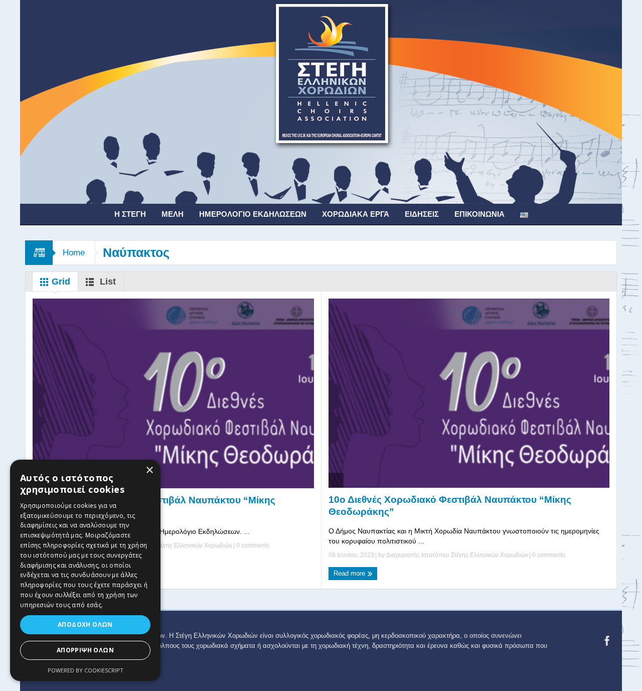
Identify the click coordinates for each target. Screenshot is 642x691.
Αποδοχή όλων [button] (85, 624)
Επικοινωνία (479, 214)
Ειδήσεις (422, 214)
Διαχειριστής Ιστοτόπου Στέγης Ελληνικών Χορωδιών (161, 545)
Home (74, 252)
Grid (59, 282)
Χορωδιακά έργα (355, 214)
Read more (350, 573)
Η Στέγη (130, 214)
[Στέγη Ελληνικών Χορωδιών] (321, 101)
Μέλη (173, 214)
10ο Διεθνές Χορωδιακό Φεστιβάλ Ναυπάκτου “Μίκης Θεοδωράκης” (154, 506)
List (106, 282)
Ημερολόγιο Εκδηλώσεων (252, 214)
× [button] (149, 470)
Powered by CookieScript (85, 670)
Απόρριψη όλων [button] (85, 650)
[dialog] (85, 570)
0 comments (252, 545)
